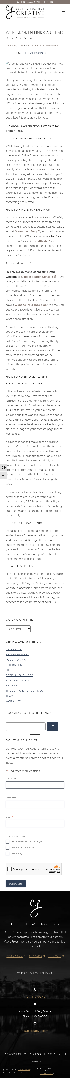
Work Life (13, 701)
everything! (17, 853)
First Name (12, 778)
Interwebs (14, 664)
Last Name (11, 797)
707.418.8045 (35, 997)
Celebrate (14, 649)
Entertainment (17, 654)
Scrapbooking (17, 680)
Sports (11, 685)
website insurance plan (31, 305)
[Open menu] (63, 12)
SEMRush (40, 241)
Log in (48, 2)
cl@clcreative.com (35, 1031)
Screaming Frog (26, 231)
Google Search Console (37, 276)
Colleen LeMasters (43, 45)
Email (9, 816)
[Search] (52, 726)
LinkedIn (54, 956)
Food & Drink (16, 659)
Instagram (14, 956)
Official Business (35, 53)
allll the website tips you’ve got (27, 841)
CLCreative (24, 1069)
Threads (35, 956)
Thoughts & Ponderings (24, 690)
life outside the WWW (23, 847)
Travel (11, 696)
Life (8, 670)
